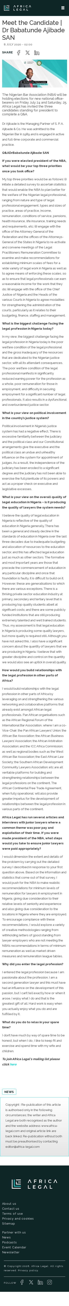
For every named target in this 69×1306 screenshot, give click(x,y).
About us (9, 1203)
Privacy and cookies (18, 1218)
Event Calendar (14, 1247)
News (6, 1237)
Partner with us (14, 1232)
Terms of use (12, 1213)
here (13, 1064)
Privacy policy (28, 1270)
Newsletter (11, 1252)
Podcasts (9, 1242)
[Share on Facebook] (18, 52)
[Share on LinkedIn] (37, 52)
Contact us (10, 1208)
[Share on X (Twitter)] (27, 52)
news (9, 1092)
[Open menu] (62, 8)
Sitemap (8, 1223)
